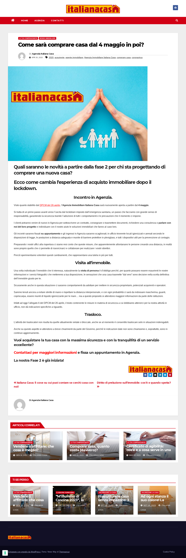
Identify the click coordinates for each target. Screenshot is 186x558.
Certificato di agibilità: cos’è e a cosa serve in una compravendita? (148, 450)
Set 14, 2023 (149, 505)
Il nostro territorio (65, 492)
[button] (177, 20)
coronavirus (137, 57)
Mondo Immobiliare (47, 38)
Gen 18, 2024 (22, 505)
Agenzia (39, 20)
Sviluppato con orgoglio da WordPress (24, 552)
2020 (51, 57)
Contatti (57, 20)
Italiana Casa (39, 455)
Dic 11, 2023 (64, 505)
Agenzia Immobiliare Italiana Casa (100, 57)
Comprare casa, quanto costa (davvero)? (89, 448)
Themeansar (64, 552)
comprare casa (124, 57)
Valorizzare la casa (107, 492)
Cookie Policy (169, 552)
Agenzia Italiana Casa (43, 53)
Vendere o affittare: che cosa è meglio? (33, 448)
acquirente (59, 57)
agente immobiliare (74, 57)
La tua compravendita (28, 38)
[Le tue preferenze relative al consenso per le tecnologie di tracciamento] (5, 553)
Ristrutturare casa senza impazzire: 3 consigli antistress (113, 500)
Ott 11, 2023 (107, 505)
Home (24, 20)
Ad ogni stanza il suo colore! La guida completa (155, 500)
